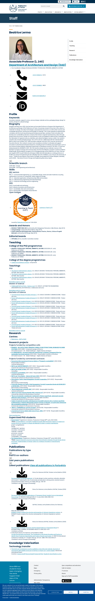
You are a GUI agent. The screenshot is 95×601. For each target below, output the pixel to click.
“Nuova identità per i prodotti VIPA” (21, 389)
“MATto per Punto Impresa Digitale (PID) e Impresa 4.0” (27, 392)
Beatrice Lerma (57, 554)
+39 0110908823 (37, 85)
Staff (14, 25)
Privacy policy (5, 597)
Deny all (71, 592)
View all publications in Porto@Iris (48, 465)
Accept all (86, 592)
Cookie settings (55, 592)
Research (58, 12)
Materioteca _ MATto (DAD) (18, 339)
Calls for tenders (66, 568)
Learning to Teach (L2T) (46, 207)
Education (48, 12)
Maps (35, 568)
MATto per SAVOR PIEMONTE (19, 366)
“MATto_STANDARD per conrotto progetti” (23, 407)
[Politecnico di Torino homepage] (17, 8)
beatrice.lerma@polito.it (39, 95)
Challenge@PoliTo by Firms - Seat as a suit (23, 286)
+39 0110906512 (37, 75)
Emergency (37, 570)
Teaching (72, 45)
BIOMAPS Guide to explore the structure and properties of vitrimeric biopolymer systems (35, 512)
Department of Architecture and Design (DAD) (37, 65)
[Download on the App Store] (66, 580)
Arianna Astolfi (21, 554)
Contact (36, 565)
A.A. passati (17, 282)
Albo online (37, 582)
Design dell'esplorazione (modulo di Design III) (24, 298)
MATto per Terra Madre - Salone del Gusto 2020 (25, 376)
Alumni (64, 573)
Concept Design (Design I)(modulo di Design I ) (24, 294)
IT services (65, 570)
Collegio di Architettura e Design (20, 262)
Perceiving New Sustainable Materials (21, 478)
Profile (71, 41)
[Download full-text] (21, 472)
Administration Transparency (42, 580)
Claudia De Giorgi (48, 554)
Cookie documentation (14, 597)
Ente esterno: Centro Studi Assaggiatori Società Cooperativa (29, 379)
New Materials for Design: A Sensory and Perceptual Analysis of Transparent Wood (34, 527)
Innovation (67, 12)
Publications (72, 55)
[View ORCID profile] (21, 106)
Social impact (79, 12)
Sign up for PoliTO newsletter (70, 576)
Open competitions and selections (71, 565)
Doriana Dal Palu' (38, 554)
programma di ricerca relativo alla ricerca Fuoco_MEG (27, 411)
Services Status (65, 1)
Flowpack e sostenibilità (18, 372)
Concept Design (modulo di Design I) (21, 301)
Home (10, 25)
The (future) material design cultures (21, 270)
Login (76, 1)
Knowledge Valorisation (76, 60)
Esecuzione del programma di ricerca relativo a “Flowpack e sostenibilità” (32, 361)
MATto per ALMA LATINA (18, 369)
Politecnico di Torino (22, 222)
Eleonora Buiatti (29, 554)
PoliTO (40, 12)
